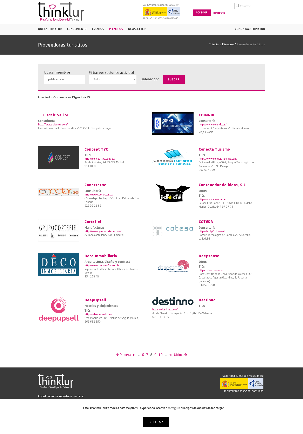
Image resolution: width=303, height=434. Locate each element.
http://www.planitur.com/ (53, 124)
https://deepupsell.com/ (98, 314)
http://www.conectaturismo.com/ (218, 158)
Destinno (207, 299)
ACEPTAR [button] (156, 422)
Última (179, 355)
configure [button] (174, 408)
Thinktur (214, 44)
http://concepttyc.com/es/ (100, 158)
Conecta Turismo (214, 149)
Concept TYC (96, 149)
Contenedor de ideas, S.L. (223, 184)
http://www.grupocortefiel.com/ (103, 231)
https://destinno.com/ (165, 309)
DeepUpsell (95, 299)
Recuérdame (245, 6)
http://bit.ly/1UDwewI (211, 231)
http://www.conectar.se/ (99, 194)
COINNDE (207, 114)
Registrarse (219, 12)
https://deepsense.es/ (211, 270)
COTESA (206, 221)
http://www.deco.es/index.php (102, 265)
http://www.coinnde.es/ (213, 124)
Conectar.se (96, 184)
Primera (125, 355)
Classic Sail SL (56, 114)
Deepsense (209, 255)
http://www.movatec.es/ (213, 199)
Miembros (228, 44)
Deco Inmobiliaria (101, 255)
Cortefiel (93, 221)
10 (161, 355)
